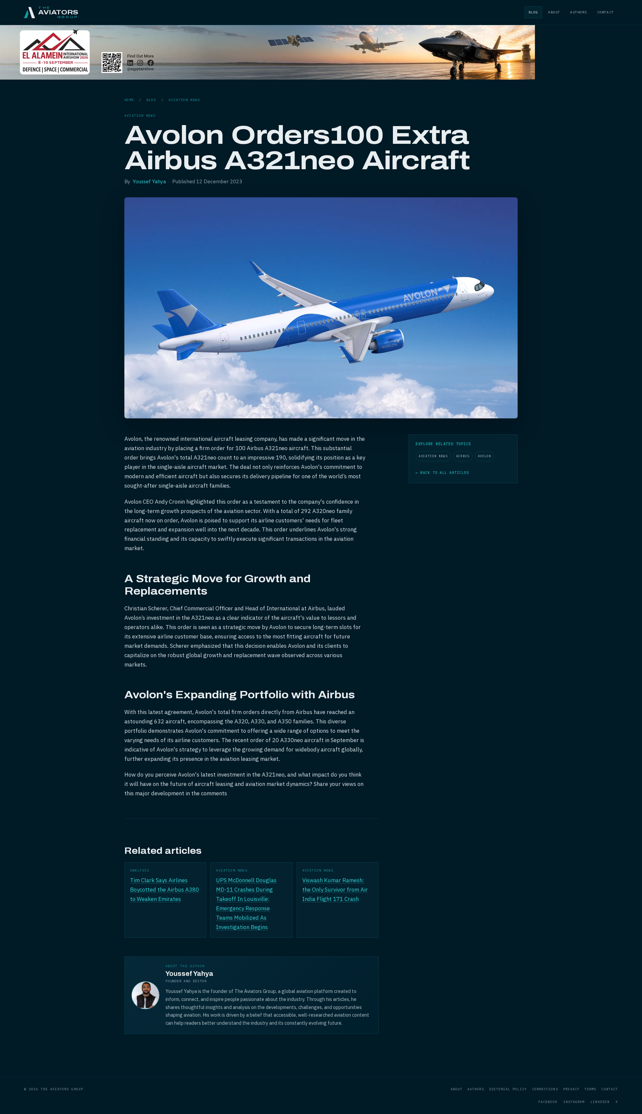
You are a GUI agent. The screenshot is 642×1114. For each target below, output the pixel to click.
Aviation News (184, 100)
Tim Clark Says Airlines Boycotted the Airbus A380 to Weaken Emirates (164, 890)
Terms (590, 1089)
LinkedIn (600, 1102)
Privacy (571, 1089)
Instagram (574, 1102)
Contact (605, 12)
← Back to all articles (442, 472)
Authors (578, 12)
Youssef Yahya (149, 181)
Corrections (545, 1089)
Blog (533, 12)
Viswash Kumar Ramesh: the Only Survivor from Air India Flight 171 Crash (335, 890)
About (554, 12)
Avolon (484, 456)
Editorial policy (508, 1089)
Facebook (547, 1102)
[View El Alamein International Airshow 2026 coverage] (267, 77)
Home (129, 100)
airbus (462, 456)
